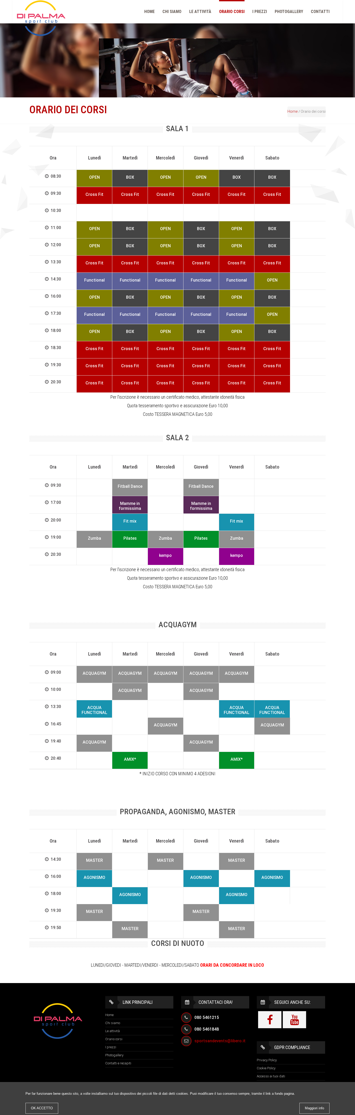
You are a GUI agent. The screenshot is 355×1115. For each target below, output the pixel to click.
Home (149, 11)
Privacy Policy (267, 1060)
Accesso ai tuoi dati (271, 1076)
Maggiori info (314, 1108)
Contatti (320, 11)
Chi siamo (171, 11)
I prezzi (259, 11)
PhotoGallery (289, 11)
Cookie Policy (266, 1068)
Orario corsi (232, 11)
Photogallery (114, 1055)
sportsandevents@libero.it (220, 1040)
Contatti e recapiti (118, 1063)
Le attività (200, 11)
